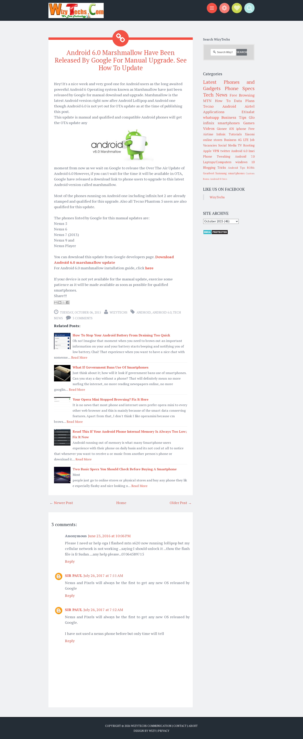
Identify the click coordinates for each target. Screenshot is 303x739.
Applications (213, 111)
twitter (225, 151)
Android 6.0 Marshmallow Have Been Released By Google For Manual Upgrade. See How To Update (121, 60)
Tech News (215, 94)
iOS (231, 129)
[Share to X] (64, 302)
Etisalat (248, 111)
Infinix (220, 134)
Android (143, 312)
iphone (241, 129)
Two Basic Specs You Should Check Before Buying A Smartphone (125, 469)
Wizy (152, 731)
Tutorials (235, 134)
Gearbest (208, 173)
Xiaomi (250, 134)
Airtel (250, 106)
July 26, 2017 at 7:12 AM (103, 609)
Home (121, 502)
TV (240, 145)
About (193, 726)
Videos (209, 128)
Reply (70, 561)
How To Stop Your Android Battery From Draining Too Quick (121, 335)
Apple (207, 151)
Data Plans (244, 100)
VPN (216, 151)
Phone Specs (240, 88)
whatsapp (211, 117)
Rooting (249, 145)
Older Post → (181, 502)
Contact (180, 726)
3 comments (83, 318)
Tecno (208, 106)
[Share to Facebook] (68, 302)
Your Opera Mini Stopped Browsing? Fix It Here (110, 399)
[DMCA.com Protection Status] (215, 233)
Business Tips (233, 117)
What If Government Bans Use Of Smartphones (110, 367)
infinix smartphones (221, 122)
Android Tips (236, 168)
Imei (252, 151)
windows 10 (245, 162)
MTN (207, 100)
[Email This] (56, 302)
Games (249, 122)
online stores (212, 140)
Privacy (163, 731)
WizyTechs (118, 312)
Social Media (227, 145)
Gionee (222, 129)
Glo (252, 117)
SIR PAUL (73, 575)
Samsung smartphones (229, 173)
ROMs (251, 168)
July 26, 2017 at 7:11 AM (103, 575)
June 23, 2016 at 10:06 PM (109, 535)
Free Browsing (242, 95)
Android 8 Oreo (218, 178)
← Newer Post (61, 502)
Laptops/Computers (217, 162)
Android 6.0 (161, 312)
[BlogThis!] (60, 302)
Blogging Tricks (214, 167)
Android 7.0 (245, 156)
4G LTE (243, 140)
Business (230, 140)
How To (222, 100)
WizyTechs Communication (151, 726)
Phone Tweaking (216, 156)
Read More (79, 357)
